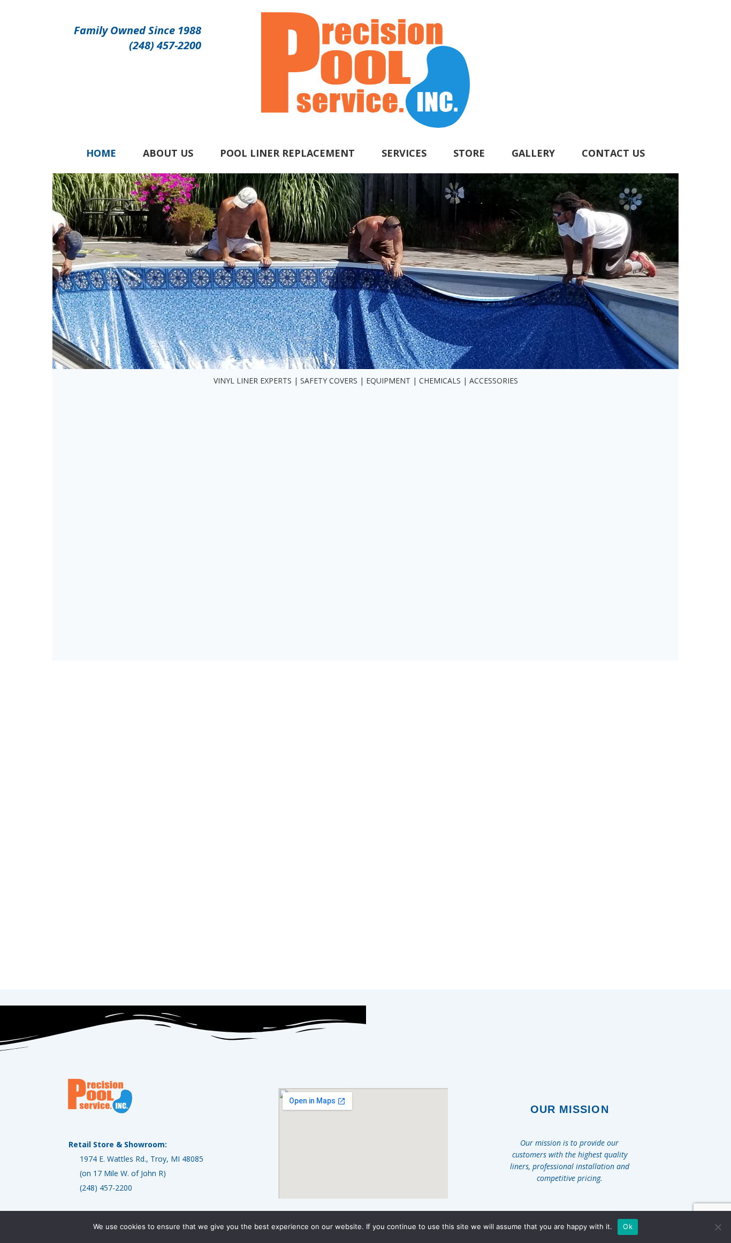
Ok (628, 1226)
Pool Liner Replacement (287, 153)
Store (469, 153)
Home (101, 153)
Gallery (533, 153)
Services (404, 153)
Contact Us (613, 153)
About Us (168, 153)
